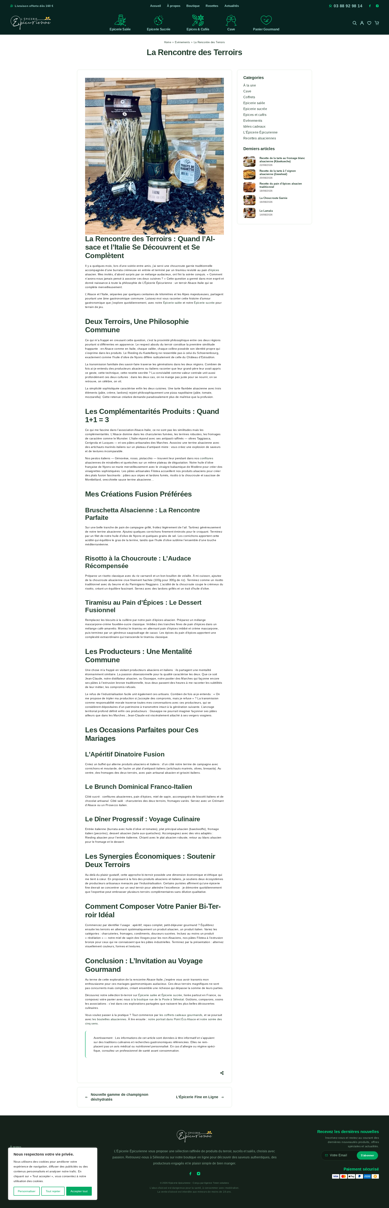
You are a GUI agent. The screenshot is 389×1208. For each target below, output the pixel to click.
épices (214, 270)
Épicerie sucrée (204, 302)
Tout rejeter (53, 1191)
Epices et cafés (254, 114)
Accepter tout (79, 1191)
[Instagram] (377, 6)
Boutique (193, 5)
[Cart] (376, 23)
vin (161, 466)
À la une (249, 85)
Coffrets (249, 97)
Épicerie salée (172, 302)
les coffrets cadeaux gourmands (180, 1015)
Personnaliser (26, 1191)
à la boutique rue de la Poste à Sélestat (157, 999)
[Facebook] (370, 6)
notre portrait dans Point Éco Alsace (172, 1019)
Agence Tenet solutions (216, 1183)
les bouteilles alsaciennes (109, 1019)
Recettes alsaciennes (259, 138)
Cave (231, 29)
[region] (52, 1174)
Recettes (212, 5)
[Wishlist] (369, 23)
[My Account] (362, 23)
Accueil (155, 5)
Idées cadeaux (254, 126)
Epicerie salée (120, 29)
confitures (206, 458)
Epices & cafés (198, 29)
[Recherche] (354, 23)
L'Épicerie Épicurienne (260, 132)
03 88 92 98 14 (348, 6)
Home (167, 42)
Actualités (231, 5)
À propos (173, 5)
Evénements (182, 42)
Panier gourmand (266, 29)
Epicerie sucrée (158, 29)
